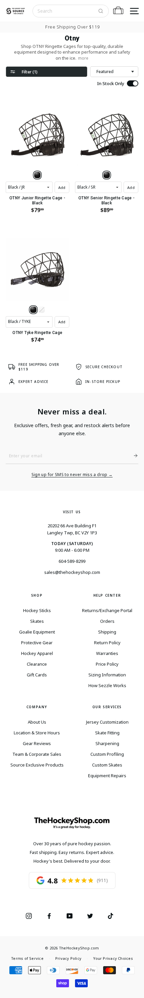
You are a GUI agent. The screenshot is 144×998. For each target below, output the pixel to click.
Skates (37, 621)
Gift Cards (37, 675)
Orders (107, 621)
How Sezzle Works (107, 685)
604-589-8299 (72, 561)
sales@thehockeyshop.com (72, 572)
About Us (37, 722)
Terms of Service (27, 958)
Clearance (37, 664)
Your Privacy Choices (113, 958)
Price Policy (107, 664)
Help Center (107, 595)
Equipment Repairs (107, 776)
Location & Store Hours (37, 733)
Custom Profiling (107, 754)
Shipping (107, 632)
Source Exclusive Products (37, 765)
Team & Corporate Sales (36, 754)
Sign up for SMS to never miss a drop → (72, 474)
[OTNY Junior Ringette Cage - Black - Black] (37, 175)
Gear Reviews (37, 743)
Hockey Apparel (37, 653)
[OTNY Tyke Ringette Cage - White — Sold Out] (42, 310)
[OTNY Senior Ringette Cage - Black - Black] (106, 175)
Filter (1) (29, 72)
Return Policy (107, 643)
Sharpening (107, 743)
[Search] (101, 11)
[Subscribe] (133, 455)
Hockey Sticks (37, 610)
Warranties (107, 653)
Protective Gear (37, 643)
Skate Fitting (107, 733)
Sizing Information (107, 675)
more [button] (83, 58)
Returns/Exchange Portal (107, 610)
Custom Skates (107, 765)
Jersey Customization (107, 722)
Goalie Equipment (37, 632)
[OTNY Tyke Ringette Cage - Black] (33, 310)
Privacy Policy (68, 958)
